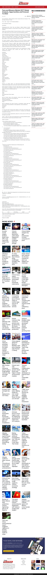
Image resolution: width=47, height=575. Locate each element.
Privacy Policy (23, 564)
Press (23, 560)
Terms (23, 563)
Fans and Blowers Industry (6, 23)
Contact (23, 562)
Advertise (23, 561)
